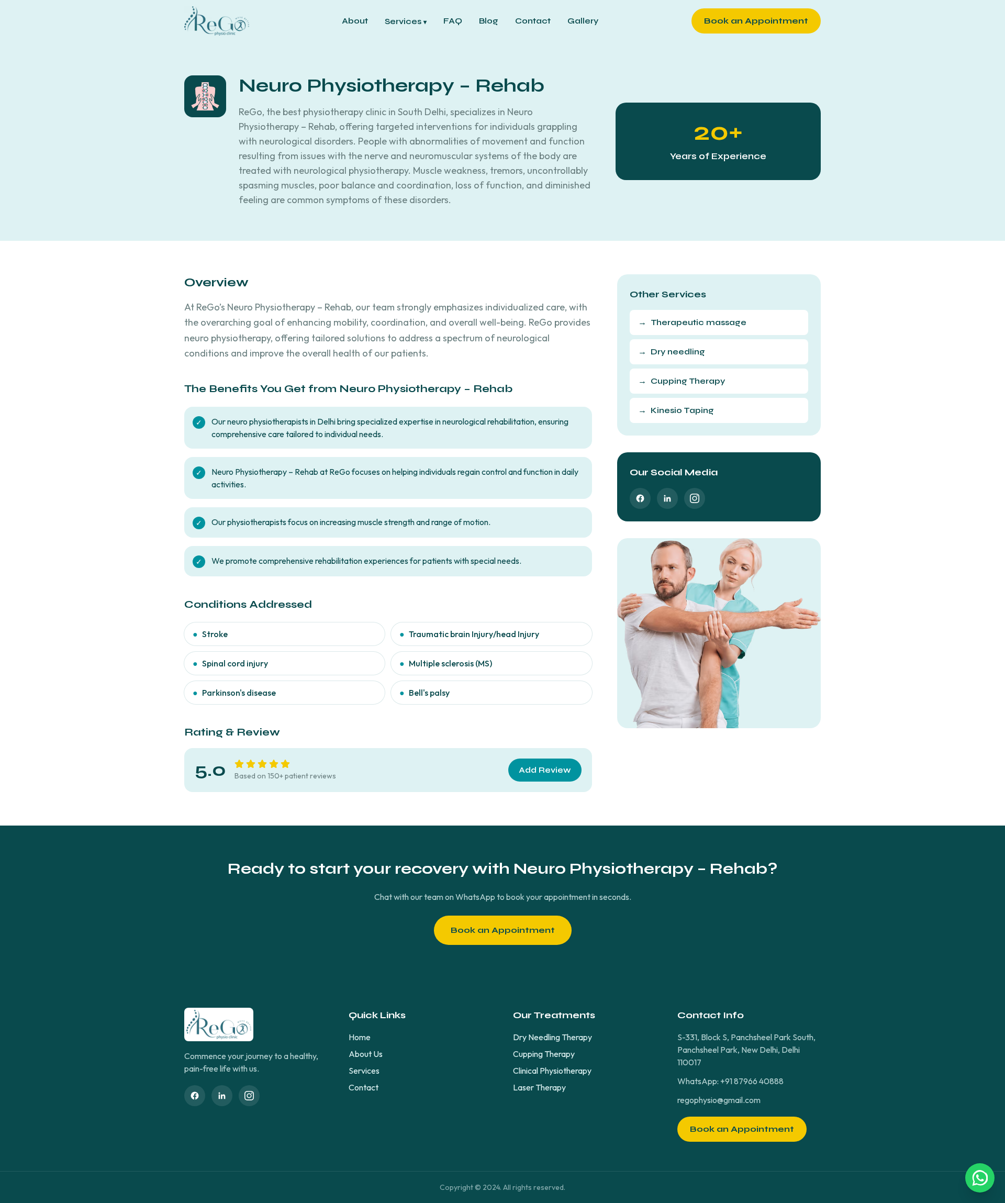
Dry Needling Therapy (552, 1037)
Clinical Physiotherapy (552, 1070)
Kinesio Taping (676, 410)
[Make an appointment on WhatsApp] (980, 1178)
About (355, 21)
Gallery (582, 21)
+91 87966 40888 (752, 1081)
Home (360, 1037)
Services (406, 21)
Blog (488, 21)
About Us (366, 1054)
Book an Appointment (756, 21)
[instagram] (694, 498)
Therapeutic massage (692, 322)
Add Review (545, 770)
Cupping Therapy (681, 381)
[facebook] (640, 498)
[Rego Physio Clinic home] (216, 21)
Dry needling (671, 352)
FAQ (452, 21)
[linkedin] (667, 498)
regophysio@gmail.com (719, 1100)
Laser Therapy (539, 1087)
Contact (533, 21)
